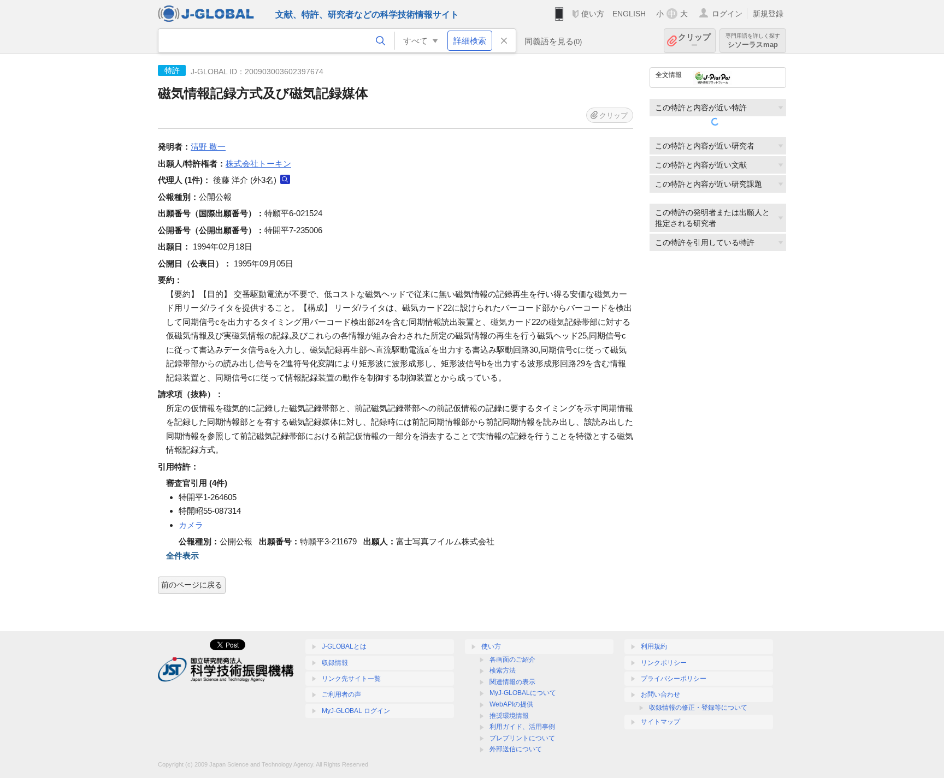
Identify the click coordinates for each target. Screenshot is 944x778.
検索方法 (502, 670)
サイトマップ (660, 722)
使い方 (592, 13)
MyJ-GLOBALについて (522, 693)
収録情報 (335, 663)
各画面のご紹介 (512, 659)
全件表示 (182, 555)
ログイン (727, 13)
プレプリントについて (522, 738)
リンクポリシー (664, 663)
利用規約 (654, 646)
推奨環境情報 (509, 716)
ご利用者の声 (341, 694)
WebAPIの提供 (511, 704)
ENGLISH (629, 13)
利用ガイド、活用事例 (522, 727)
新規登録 (768, 13)
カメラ (191, 525)
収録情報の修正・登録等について (698, 707)
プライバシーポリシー (673, 678)
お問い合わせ (660, 694)
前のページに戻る (191, 584)
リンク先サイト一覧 (351, 678)
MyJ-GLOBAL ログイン (356, 711)
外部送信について (515, 749)
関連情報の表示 (512, 682)
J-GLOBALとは (344, 646)
